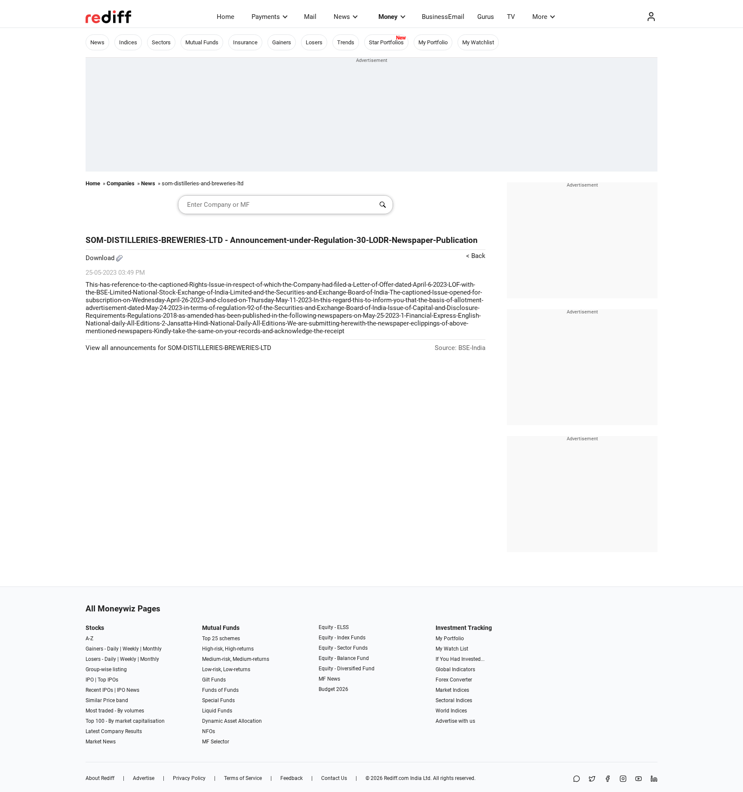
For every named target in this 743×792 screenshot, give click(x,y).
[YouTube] (638, 779)
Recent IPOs (99, 690)
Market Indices (452, 690)
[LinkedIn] (654, 779)
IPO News (128, 690)
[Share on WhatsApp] (576, 779)
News (342, 17)
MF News (329, 679)
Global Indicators (455, 669)
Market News (101, 742)
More (539, 17)
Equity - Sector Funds (343, 648)
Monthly (152, 649)
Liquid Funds (217, 711)
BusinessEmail (443, 17)
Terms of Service (243, 778)
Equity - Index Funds (342, 638)
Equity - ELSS (334, 627)
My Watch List (452, 649)
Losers (314, 42)
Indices (128, 42)
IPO (90, 680)
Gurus (485, 17)
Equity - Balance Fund (344, 658)
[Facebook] (607, 779)
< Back (475, 256)
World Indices (451, 711)
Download (101, 258)
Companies (121, 183)
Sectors (161, 42)
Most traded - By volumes (115, 711)
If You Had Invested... (460, 659)
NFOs (208, 731)
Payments (266, 17)
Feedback (291, 778)
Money (388, 17)
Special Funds (218, 700)
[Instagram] (623, 779)
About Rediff (100, 778)
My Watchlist (478, 42)
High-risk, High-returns (228, 649)
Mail (310, 17)
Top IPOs (108, 680)
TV (511, 17)
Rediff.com (396, 778)
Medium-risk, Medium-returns (235, 659)
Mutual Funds (201, 42)
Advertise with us (455, 721)
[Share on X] (592, 779)
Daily (113, 649)
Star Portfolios (386, 42)
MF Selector (215, 742)
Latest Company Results (114, 731)
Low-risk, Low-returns (226, 669)
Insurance (245, 42)
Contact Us (334, 778)
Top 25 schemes (221, 638)
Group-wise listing (106, 669)
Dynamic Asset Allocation (232, 721)
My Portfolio (433, 42)
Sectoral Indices (454, 700)
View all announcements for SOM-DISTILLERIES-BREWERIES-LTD (178, 348)
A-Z (89, 638)
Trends (345, 42)
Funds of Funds (220, 690)
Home (225, 17)
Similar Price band (107, 700)
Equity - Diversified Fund (347, 669)
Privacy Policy (189, 778)
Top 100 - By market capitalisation (125, 721)
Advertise (143, 778)
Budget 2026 (333, 689)
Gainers (281, 42)
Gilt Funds (214, 680)
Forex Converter (454, 680)
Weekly (131, 649)
